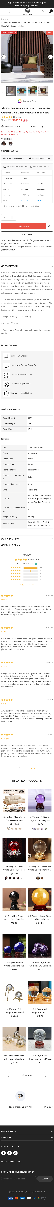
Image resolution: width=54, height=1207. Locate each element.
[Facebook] (3, 1153)
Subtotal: (5, 151)
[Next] (50, 56)
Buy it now (27, 235)
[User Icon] (43, 11)
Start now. (28, 206)
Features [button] (5, 439)
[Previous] (3, 56)
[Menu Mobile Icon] (2, 11)
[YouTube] (15, 1153)
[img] (7, 596)
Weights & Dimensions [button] (10, 409)
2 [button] (23, 768)
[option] (27, 5)
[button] (7, 117)
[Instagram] (9, 1153)
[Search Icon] (10, 12)
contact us (24, 200)
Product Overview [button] (9, 345)
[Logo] (27, 11)
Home (3, 19)
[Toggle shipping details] (49, 167)
